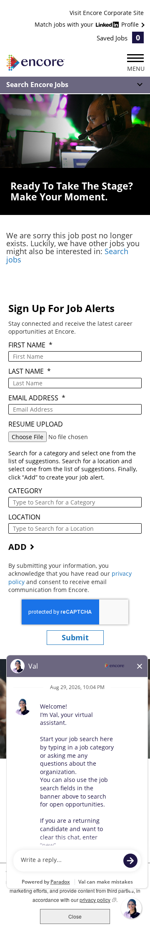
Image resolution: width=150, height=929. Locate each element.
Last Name (29, 371)
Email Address (36, 398)
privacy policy (98, 899)
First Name (30, 345)
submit (75, 637)
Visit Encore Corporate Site (107, 13)
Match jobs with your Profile (87, 24)
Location (24, 517)
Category (25, 491)
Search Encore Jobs (37, 84)
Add (17, 546)
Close (75, 916)
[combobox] (75, 502)
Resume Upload (35, 424)
